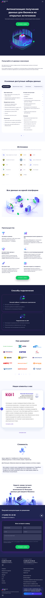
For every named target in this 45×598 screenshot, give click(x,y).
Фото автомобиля (28, 129)
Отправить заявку (22, 547)
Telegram (41, 515)
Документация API (27, 575)
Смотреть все (22, 432)
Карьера (3, 574)
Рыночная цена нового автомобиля (13, 120)
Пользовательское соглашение (29, 581)
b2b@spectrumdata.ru (8, 517)
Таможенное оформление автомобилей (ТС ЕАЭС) (11, 105)
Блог (3, 578)
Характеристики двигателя (30, 121)
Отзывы (3, 580)
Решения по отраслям (6, 570)
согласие (17, 541)
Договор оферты (26, 577)
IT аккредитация (26, 570)
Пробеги (26, 96)
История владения (28, 98)
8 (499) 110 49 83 (6, 561)
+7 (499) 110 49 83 (9, 515)
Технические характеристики (30, 118)
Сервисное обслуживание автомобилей (30, 112)
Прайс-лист (25, 572)
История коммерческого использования (29, 104)
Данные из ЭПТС (28, 119)
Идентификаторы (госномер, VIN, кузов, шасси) (12, 95)
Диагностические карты (29, 125)
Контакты (4, 582)
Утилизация (27, 94)
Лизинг (6, 113)
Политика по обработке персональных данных (33, 579)
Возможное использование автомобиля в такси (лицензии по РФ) (32, 108)
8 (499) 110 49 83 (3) (29, 561)
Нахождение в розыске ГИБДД (12, 109)
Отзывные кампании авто (11, 115)
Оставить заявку (22, 24)
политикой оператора (7, 542)
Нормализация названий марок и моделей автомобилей (12, 98)
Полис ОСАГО (27, 127)
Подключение (5, 572)
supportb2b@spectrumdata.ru (30, 562)
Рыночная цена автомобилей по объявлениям (12, 125)
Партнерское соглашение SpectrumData (31, 585)
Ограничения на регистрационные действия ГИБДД (32, 101)
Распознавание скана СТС (30, 123)
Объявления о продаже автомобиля (13, 122)
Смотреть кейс (9, 424)
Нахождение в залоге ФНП (11, 111)
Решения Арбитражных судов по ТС (13, 107)
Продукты (4, 568)
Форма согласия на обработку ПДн (30, 583)
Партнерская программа (28, 568)
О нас (3, 576)
